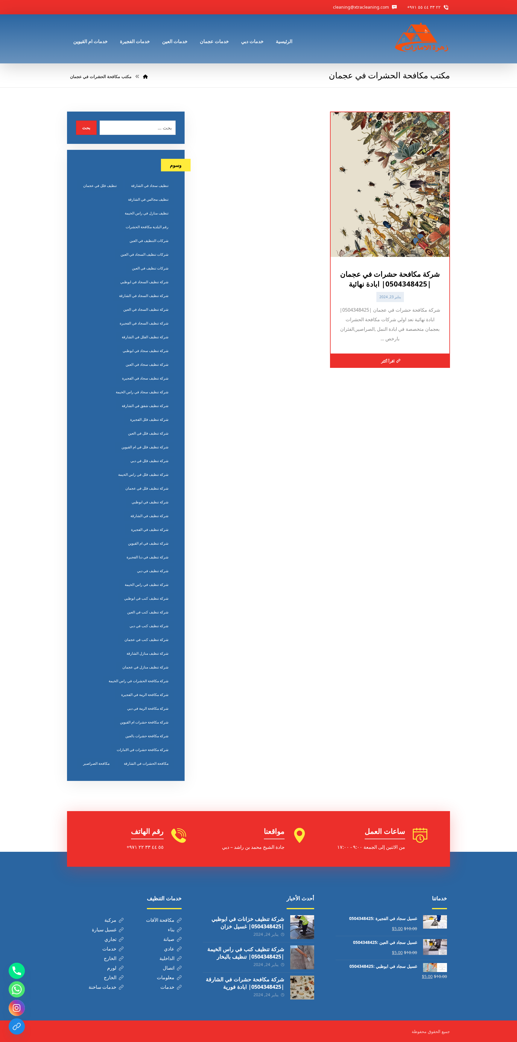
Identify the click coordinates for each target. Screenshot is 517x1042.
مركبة (110, 920)
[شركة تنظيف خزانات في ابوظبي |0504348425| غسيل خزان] (302, 927)
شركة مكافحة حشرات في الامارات (142, 749)
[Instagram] (17, 1008)
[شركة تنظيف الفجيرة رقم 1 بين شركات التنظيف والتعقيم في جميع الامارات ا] (422, 39)
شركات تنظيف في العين (150, 268)
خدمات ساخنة (102, 987)
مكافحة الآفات (160, 920)
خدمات (109, 948)
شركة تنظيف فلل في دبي (149, 460)
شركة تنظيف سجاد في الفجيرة (145, 378)
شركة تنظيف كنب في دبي (149, 625)
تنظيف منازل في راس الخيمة (146, 213)
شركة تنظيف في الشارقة (149, 515)
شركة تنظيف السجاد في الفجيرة (144, 323)
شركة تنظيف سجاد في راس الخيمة (142, 391)
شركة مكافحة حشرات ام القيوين (144, 722)
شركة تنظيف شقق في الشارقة (145, 405)
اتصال (168, 968)
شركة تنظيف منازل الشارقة (147, 653)
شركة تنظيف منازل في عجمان (145, 667)
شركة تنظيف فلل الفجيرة (149, 419)
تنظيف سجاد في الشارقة (149, 185)
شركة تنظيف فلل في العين (148, 433)
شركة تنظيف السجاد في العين (145, 309)
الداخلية (166, 958)
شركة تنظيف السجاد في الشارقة (143, 295)
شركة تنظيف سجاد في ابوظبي (145, 350)
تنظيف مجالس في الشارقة (148, 199)
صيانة (168, 939)
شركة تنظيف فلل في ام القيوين (144, 447)
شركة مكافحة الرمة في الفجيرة (144, 694)
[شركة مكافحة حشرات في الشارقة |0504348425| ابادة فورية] (302, 988)
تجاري (110, 939)
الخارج (110, 958)
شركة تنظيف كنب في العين (147, 612)
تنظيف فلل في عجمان (100, 185)
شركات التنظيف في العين (149, 240)
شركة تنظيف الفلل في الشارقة (145, 336)
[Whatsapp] (17, 989)
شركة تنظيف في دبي (152, 570)
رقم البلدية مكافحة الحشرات (147, 226)
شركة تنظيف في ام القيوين (148, 543)
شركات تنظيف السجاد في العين (144, 254)
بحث (86, 127)
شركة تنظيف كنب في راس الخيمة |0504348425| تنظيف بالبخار (245, 952)
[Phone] (17, 971)
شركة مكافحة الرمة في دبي (147, 708)
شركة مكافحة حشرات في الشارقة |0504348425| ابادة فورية (245, 983)
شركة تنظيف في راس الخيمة (146, 584)
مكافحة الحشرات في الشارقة (146, 763)
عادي (169, 948)
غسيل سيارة (104, 929)
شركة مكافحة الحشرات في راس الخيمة (138, 680)
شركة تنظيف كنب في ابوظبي (146, 598)
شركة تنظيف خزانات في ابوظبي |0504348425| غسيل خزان (248, 922)
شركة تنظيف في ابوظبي (150, 502)
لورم (111, 968)
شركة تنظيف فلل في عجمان (146, 488)
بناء (171, 929)
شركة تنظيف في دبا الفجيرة (147, 557)
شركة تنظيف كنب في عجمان (146, 639)
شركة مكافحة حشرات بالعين (146, 735)
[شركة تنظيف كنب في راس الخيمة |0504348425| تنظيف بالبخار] (302, 957)
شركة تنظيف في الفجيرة (149, 529)
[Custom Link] (17, 1026)
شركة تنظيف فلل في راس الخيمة (143, 474)
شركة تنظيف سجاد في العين (147, 364)
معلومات (165, 977)
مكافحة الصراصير (96, 763)
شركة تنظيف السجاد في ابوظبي (144, 281)
